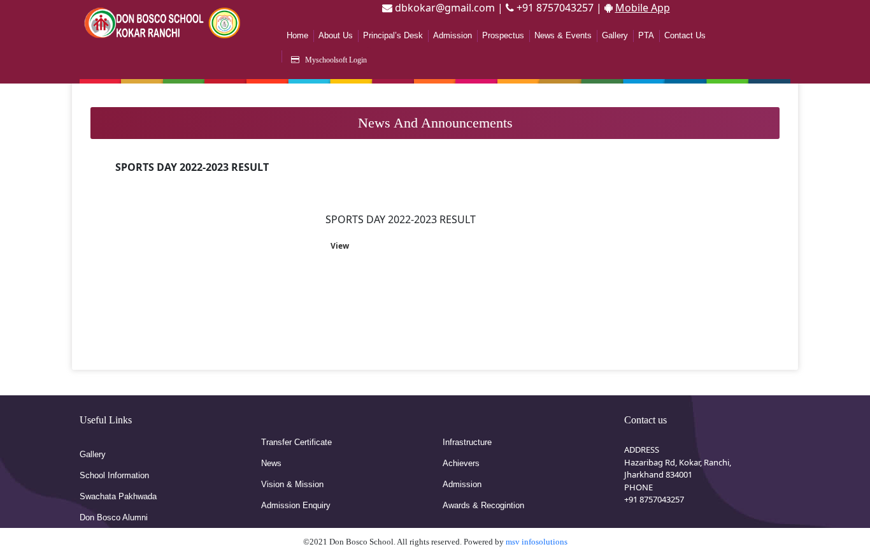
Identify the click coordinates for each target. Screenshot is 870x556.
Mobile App (642, 8)
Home (297, 35)
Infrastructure (467, 442)
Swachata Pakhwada (118, 496)
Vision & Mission (292, 484)
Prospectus (503, 35)
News (271, 463)
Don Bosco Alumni (114, 517)
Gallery (615, 35)
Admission (452, 35)
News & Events (563, 35)
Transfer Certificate (296, 442)
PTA (646, 35)
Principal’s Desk (393, 35)
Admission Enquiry (296, 505)
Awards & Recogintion (483, 505)
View (340, 245)
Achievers (461, 463)
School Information (114, 475)
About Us (335, 35)
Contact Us (685, 35)
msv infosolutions (536, 541)
